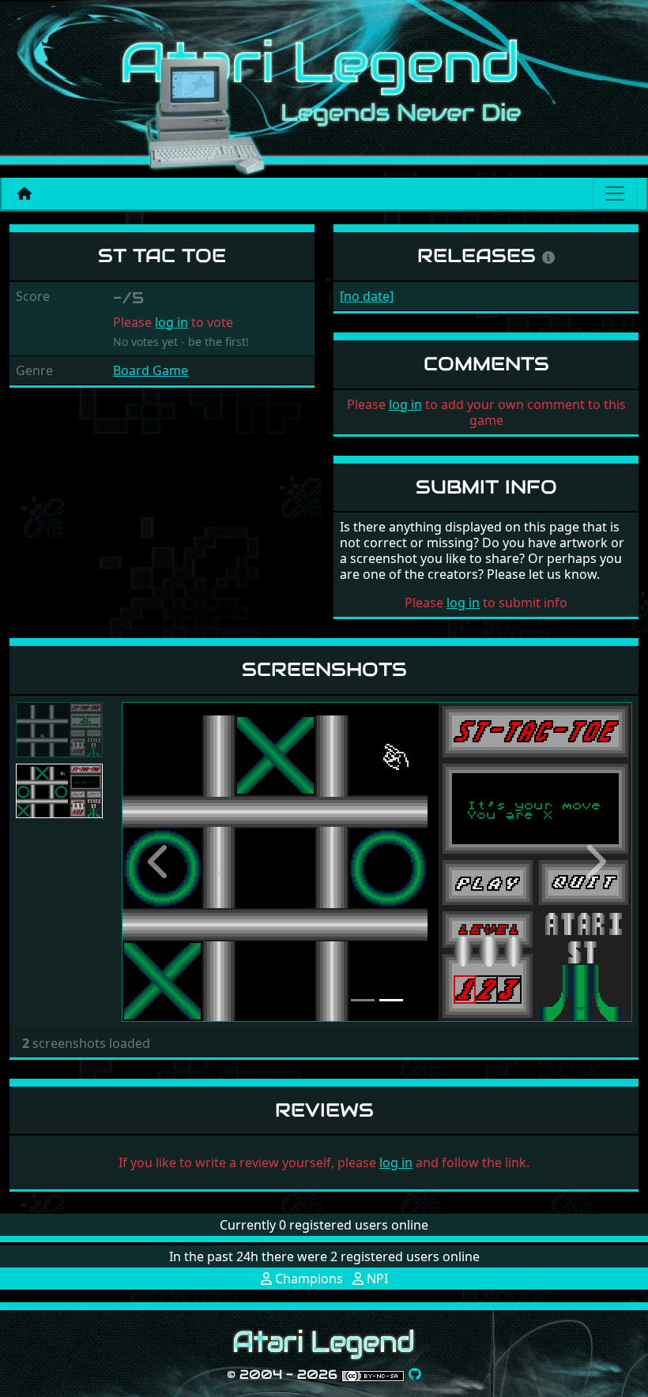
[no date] (367, 296)
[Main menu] (615, 193)
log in (171, 322)
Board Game (150, 370)
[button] (160, 862)
